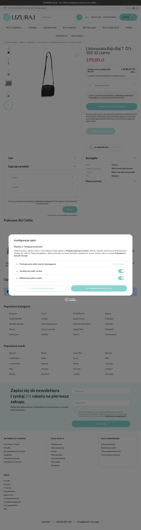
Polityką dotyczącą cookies (77, 251)
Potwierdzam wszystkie (99, 288)
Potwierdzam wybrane (41, 288)
